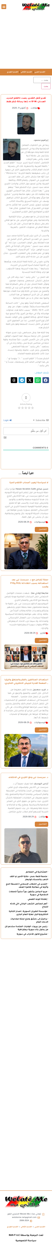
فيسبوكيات (39, 522)
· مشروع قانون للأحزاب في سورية (32, 934)
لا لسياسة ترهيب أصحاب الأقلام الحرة (28, 483)
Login (6, 420)
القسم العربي (40, 72)
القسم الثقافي (26, 72)
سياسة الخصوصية (26, 1241)
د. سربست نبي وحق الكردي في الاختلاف (28, 777)
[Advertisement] (26, 41)
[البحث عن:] (42, 80)
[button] (3, 6)
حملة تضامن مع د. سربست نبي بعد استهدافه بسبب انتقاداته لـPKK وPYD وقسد (29, 583)
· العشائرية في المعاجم (37, 872)
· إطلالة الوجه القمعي (38, 899)
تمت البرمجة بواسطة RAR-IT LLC (26, 1235)
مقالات (34, 108)
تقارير (42, 633)
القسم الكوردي (12, 72)
